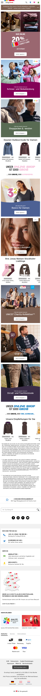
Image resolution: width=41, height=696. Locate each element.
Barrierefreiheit (27, 663)
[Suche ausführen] (38, 509)
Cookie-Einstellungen (26, 661)
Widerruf (18, 663)
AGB (7, 661)
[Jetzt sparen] (20, 35)
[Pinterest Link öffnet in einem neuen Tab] (23, 517)
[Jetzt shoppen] (20, 79)
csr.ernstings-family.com (22, 469)
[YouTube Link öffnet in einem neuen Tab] (27, 517)
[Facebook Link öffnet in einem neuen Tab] (13, 517)
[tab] (4, 634)
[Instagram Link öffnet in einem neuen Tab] (18, 517)
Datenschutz (14, 661)
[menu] (2, 2)
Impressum (10, 663)
